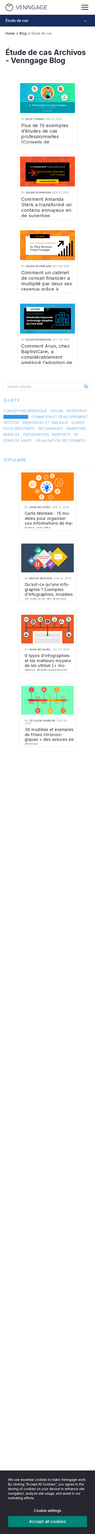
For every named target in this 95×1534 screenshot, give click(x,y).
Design (56, 411)
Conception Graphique (25, 411)
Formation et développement (60, 417)
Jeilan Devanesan (38, 192)
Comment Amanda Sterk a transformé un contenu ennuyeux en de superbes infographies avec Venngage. (46, 213)
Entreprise (77, 411)
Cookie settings (47, 1510)
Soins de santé (17, 440)
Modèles (11, 435)
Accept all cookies (47, 1521)
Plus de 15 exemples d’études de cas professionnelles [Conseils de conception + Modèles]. (44, 139)
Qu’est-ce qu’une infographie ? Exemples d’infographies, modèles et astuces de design (49, 592)
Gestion (11, 423)
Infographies (50, 429)
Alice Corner (34, 119)
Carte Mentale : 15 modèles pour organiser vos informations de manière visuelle (49, 521)
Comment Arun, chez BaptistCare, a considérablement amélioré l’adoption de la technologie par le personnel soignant (46, 359)
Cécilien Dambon (42, 720)
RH (76, 435)
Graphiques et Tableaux (45, 423)
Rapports (61, 435)
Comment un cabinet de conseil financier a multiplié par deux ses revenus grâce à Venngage (46, 283)
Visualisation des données (60, 440)
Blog (23, 33)
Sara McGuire (40, 507)
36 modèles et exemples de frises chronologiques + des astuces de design (49, 737)
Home (10, 33)
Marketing (76, 429)
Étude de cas (15, 417)
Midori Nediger (40, 578)
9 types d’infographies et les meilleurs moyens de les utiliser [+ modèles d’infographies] (48, 663)
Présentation (36, 435)
